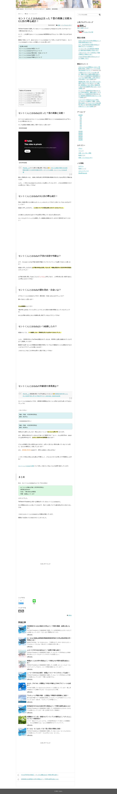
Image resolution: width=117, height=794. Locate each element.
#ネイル (53, 168)
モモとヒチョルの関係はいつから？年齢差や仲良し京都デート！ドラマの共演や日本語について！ (89, 68)
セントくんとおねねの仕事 (26, 466)
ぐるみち (23, 2)
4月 (81, 123)
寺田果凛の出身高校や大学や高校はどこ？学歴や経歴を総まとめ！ (40, 779)
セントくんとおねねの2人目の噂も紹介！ (30, 95)
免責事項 (48, 9)
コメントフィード (83, 171)
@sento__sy (26, 168)
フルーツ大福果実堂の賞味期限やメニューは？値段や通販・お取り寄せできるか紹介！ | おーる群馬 (89, 77)
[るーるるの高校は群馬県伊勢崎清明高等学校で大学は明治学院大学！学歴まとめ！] (22, 641)
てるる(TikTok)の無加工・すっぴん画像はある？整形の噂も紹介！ (39, 774)
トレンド (81, 150)
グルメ (80, 148)
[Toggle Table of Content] (43, 90)
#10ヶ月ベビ (33, 396)
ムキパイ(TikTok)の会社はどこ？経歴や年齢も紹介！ (44, 650)
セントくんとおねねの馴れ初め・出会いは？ (31, 99)
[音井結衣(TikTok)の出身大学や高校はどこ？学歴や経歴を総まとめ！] (22, 709)
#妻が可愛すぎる (60, 168)
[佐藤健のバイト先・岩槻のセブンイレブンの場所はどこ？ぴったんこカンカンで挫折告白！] (22, 720)
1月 (81, 128)
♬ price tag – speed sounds (52, 396)
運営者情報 (55, 9)
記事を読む (30, 634)
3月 (81, 125)
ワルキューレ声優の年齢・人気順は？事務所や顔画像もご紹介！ (48, 695)
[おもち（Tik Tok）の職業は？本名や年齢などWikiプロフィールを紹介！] (22, 687)
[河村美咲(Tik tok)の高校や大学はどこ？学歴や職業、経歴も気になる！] (22, 629)
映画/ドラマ (81, 155)
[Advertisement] (45, 74)
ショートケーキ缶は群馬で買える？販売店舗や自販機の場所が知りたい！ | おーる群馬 (89, 104)
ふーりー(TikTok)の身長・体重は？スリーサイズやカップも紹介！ (48, 673)
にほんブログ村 (88, 32)
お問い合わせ (20, 9)
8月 (81, 116)
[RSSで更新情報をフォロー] (97, 2)
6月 (81, 120)
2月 (81, 126)
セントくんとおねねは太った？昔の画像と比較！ (32, 93)
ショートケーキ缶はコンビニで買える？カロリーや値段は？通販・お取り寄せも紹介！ (89, 101)
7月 (81, 118)
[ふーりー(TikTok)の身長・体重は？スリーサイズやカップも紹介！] (22, 676)
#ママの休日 (31, 170)
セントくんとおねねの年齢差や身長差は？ (31, 102)
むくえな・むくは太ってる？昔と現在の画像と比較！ (44, 728)
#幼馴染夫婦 (58, 393)
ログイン (81, 166)
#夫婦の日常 (38, 170)
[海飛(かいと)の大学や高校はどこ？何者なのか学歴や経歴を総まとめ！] (22, 664)
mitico (70, 615)
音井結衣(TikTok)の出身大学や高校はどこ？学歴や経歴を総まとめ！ (49, 706)
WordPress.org (82, 173)
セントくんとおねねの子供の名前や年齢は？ (31, 97)
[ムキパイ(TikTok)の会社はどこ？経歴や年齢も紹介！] (22, 653)
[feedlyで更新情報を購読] (94, 2)
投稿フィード (82, 168)
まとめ (22, 104)
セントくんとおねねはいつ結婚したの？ (30, 100)
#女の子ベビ (40, 396)
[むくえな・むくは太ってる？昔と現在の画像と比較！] (22, 732)
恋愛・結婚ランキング (82, 28)
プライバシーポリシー (38, 9)
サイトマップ (28, 9)
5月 (81, 121)
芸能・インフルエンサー (65, 25)
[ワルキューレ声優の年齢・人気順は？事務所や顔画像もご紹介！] (22, 699)
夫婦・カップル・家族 (84, 153)
